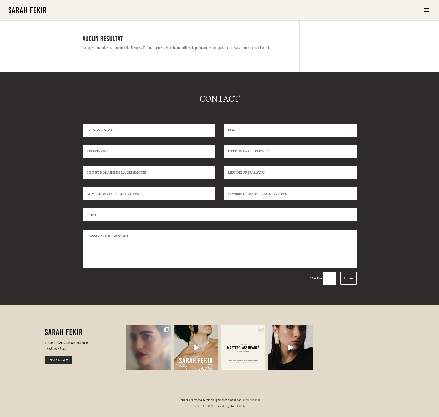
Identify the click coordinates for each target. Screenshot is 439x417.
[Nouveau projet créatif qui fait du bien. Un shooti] (290, 347)
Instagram (58, 360)
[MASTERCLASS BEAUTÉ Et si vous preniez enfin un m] (243, 347)
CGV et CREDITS (204, 406)
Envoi (348, 278)
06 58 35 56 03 (55, 349)
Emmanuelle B (251, 400)
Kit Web (240, 406)
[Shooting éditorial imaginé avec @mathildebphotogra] (148, 347)
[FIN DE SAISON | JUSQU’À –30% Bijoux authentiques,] (196, 347)
